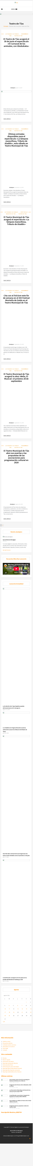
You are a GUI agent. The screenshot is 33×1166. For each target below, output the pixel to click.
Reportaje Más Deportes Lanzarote (11, 1070)
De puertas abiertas (7, 1043)
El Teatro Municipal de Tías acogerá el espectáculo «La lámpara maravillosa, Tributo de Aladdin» (16, 221)
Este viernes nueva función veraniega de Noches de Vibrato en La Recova (19, 1080)
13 (17, 1009)
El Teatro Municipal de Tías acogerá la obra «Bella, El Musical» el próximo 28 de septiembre (16, 377)
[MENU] (16, 9)
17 (5, 1012)
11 (9, 1009)
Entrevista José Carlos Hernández (11, 1066)
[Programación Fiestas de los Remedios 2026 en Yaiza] (4, 1085)
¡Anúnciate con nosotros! (9, 1046)
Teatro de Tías (18, 35)
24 (5, 1015)
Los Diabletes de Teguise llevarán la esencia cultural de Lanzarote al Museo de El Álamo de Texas (15, 729)
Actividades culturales (12, 34)
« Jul (4, 1021)
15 (26, 1009)
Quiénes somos (6, 1041)
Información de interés (8, 1061)
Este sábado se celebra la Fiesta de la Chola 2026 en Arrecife (20, 1101)
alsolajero (12, 87)
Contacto (5, 1050)
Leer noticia (7, 118)
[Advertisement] (16, 66)
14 (22, 1009)
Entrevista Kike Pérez (8, 1065)
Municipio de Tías (11, 213)
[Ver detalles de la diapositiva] (16, 15)
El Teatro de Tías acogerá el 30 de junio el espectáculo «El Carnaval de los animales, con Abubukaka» (16, 42)
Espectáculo (24, 212)
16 (30, 1009)
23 (30, 1012)
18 (9, 1012)
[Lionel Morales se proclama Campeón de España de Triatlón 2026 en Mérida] (4, 1096)
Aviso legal (5, 1048)
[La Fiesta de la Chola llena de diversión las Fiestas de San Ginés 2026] (4, 1090)
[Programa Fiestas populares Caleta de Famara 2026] (4, 1106)
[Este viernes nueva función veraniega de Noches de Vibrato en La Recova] (4, 1080)
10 (5, 1009)
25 (9, 1015)
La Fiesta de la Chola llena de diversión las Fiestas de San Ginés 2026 (20, 1090)
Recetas (5, 1058)
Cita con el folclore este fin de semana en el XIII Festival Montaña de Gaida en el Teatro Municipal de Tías (16, 299)
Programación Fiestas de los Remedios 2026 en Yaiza (20, 1085)
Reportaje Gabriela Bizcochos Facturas (12, 1072)
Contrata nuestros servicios (9, 1045)
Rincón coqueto (6, 1059)
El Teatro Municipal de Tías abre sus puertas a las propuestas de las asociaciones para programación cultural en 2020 (16, 456)
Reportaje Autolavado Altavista (10, 1063)
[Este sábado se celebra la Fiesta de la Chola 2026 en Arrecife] (4, 1101)
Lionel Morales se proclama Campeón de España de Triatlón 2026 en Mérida (19, 1096)
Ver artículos (7, 550)
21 (22, 1012)
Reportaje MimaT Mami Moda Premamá (12, 1068)
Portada (6, 26)
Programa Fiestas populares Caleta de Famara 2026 (19, 1106)
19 (13, 1012)
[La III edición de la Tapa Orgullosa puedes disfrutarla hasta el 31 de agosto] (16, 589)
